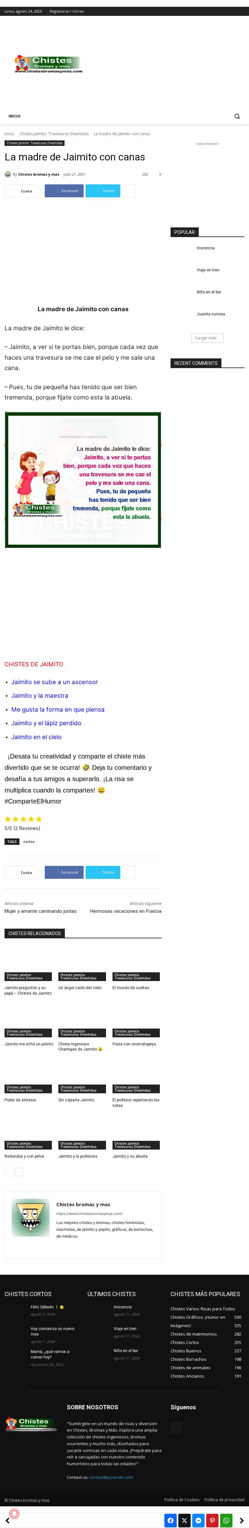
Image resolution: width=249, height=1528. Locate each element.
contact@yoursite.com (111, 1477)
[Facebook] (204, 11)
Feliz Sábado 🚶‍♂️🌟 (47, 1307)
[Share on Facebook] (170, 1520)
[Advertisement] (168, 64)
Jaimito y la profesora (77, 1156)
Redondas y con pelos (24, 1156)
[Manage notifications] (14, 1514)
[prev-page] (9, 1172)
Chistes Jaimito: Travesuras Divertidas (54, 133)
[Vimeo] (231, 11)
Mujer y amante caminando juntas (41, 911)
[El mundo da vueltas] (137, 964)
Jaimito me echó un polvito (29, 1044)
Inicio (9, 133)
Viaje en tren (208, 270)
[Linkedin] (70, 1246)
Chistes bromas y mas (38, 174)
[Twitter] (223, 11)
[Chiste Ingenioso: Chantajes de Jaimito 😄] (82, 1020)
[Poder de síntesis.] (29, 1076)
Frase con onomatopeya (134, 1044)
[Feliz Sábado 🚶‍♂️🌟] (16, 1312)
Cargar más (205, 338)
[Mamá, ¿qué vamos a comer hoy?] (16, 1357)
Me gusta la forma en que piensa (58, 709)
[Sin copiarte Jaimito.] (82, 1076)
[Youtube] (240, 11)
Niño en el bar (209, 292)
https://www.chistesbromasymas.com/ (89, 1213)
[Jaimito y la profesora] (82, 1132)
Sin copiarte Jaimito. (76, 1100)
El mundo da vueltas (131, 988)
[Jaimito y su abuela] (137, 1132)
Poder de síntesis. (21, 1100)
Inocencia (206, 248)
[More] (129, 190)
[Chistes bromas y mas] (9, 174)
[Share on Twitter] (184, 1520)
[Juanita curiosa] (182, 319)
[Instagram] (214, 11)
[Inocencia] (182, 253)
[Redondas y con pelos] (29, 1132)
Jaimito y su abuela (130, 1156)
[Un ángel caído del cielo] (82, 964)
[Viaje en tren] (182, 275)
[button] (236, 116)
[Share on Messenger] (198, 1520)
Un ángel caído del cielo (79, 988)
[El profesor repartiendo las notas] (137, 1076)
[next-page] (19, 1172)
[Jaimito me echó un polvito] (29, 1020)
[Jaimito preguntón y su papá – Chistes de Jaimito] (29, 964)
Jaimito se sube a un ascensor (54, 682)
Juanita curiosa (211, 314)
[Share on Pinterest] (212, 1520)
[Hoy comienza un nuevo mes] (16, 1334)
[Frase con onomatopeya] (137, 1020)
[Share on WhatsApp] (226, 1520)
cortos (29, 841)
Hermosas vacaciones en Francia (125, 911)
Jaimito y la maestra (39, 695)
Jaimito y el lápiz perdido (46, 723)
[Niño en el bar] (182, 297)
